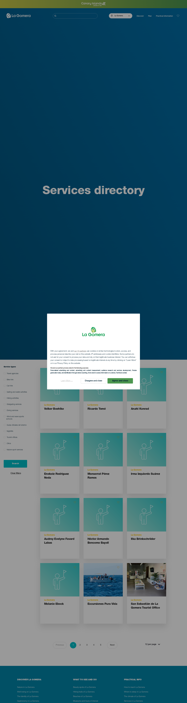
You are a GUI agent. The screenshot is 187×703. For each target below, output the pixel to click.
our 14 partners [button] (80, 351)
